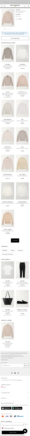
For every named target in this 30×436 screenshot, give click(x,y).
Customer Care (19, 380)
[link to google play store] (17, 408)
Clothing (12, 250)
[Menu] (1, 6)
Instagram (11, 373)
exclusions (10, 357)
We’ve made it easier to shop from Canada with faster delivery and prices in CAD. (15, 2)
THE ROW (18, 9)
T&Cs (5, 357)
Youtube (15, 373)
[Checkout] (27, 6)
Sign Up (26, 365)
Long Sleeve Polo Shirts (7, 254)
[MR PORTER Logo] (6, 421)
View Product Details (15, 38)
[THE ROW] (7, 18)
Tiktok (18, 373)
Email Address (4, 362)
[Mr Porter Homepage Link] (15, 6)
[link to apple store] (6, 408)
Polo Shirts (20, 250)
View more (15, 240)
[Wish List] (4, 6)
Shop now (16, 2)
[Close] (23, 424)
